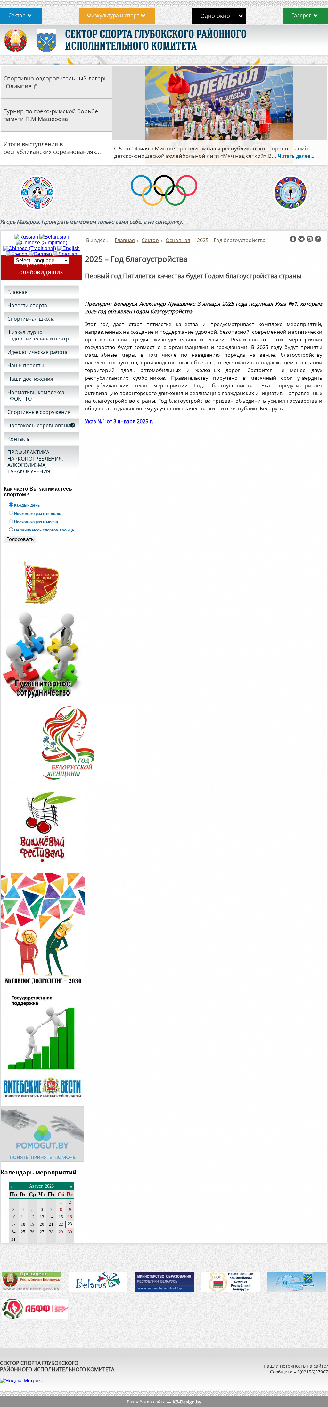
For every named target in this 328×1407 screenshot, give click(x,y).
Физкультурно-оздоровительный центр (38, 335)
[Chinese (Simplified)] (41, 243)
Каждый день (26, 505)
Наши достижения (30, 378)
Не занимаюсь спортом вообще (43, 530)
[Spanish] (65, 254)
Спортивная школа (31, 318)
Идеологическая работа (37, 352)
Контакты (19, 438)
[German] (40, 254)
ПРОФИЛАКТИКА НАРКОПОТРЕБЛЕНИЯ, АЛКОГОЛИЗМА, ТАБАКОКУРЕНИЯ (35, 462)
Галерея (301, 15)
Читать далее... (266, 155)
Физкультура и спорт (113, 15)
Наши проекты (25, 365)
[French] (16, 254)
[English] (68, 248)
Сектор (17, 15)
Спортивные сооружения (38, 412)
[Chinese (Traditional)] (29, 248)
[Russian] (26, 237)
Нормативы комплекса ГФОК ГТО (35, 395)
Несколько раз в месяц (35, 522)
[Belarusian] (54, 237)
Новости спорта (27, 305)
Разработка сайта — (164, 1402)
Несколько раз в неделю (37, 513)
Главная (17, 291)
